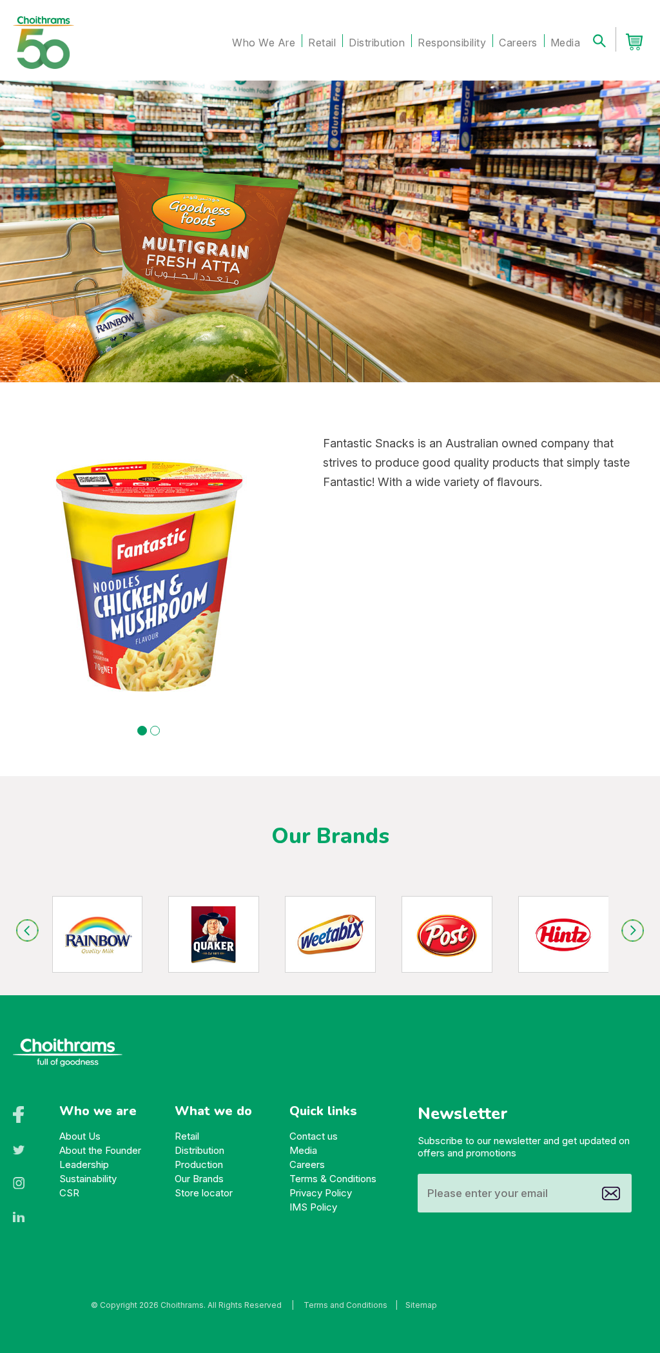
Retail (322, 42)
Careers (518, 42)
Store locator (204, 1193)
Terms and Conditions (345, 1305)
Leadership (84, 1164)
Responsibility (452, 42)
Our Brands (199, 1179)
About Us (80, 1136)
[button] (142, 730)
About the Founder (100, 1150)
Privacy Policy (320, 1193)
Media (565, 42)
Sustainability (88, 1179)
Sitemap (421, 1305)
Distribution (377, 42)
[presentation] (27, 930)
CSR (69, 1193)
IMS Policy (313, 1207)
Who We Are (263, 42)
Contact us (313, 1136)
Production (199, 1164)
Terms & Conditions (332, 1179)
